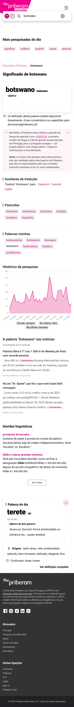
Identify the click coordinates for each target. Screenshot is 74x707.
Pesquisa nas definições (14, 634)
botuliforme (13, 252)
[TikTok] (16, 612)
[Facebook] (5, 612)
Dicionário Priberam (15, 65)
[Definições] (62, 16)
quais (53, 48)
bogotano (28, 217)
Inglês (8, 189)
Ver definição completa (54, 567)
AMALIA (42, 136)
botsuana (46, 211)
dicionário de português (17, 594)
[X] (28, 612)
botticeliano (30, 246)
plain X (6, 685)
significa (9, 48)
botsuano (12, 211)
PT (7, 16)
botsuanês (33, 240)
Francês (56, 184)
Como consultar (10, 643)
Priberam (7, 673)
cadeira (24, 48)
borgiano (11, 217)
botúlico (47, 246)
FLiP (5, 677)
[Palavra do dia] (66, 503)
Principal (7, 630)
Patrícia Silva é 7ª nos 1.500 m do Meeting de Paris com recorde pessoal (34, 353)
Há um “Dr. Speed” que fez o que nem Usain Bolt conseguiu (32, 385)
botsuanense (14, 240)
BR (12, 16)
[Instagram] (11, 612)
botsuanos (29, 211)
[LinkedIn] (22, 612)
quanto (39, 48)
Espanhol (43, 184)
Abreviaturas (9, 647)
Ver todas (37, 482)
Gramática (8, 651)
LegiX (5, 681)
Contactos (8, 669)
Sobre (5, 639)
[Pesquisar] (19, 16)
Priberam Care (10, 690)
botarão (61, 211)
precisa (66, 48)
